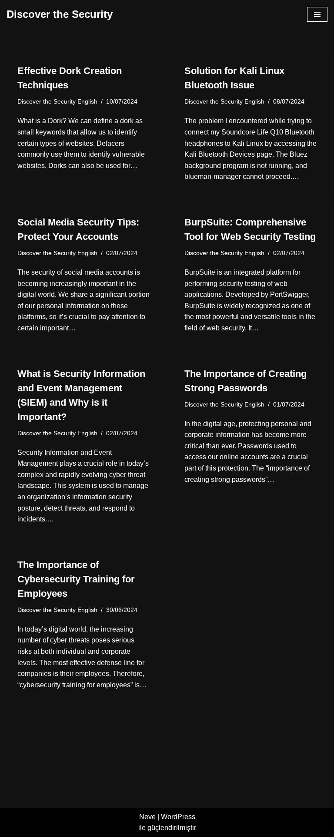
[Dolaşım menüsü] (317, 14)
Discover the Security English (57, 101)
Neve (147, 816)
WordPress (178, 816)
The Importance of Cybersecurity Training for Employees (76, 579)
